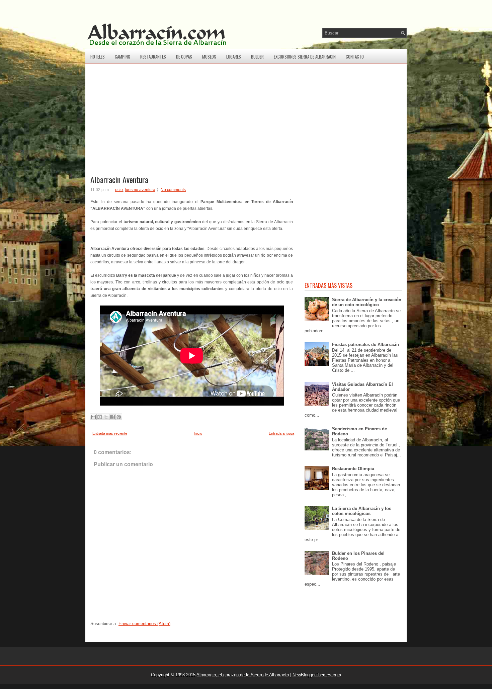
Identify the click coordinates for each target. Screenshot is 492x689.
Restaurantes (153, 56)
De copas (184, 56)
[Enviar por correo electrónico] (93, 417)
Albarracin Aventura (119, 179)
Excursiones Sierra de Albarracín (305, 56)
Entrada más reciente (109, 433)
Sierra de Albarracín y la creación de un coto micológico (366, 302)
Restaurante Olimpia (353, 468)
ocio (119, 189)
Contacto (355, 56)
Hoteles (97, 56)
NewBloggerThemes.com (317, 674)
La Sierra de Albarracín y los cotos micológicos (361, 511)
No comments (173, 189)
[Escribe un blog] (99, 417)
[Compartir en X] (106, 417)
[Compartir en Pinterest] (118, 417)
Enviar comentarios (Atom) (144, 623)
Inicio (198, 433)
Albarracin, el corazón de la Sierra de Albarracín (242, 674)
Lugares (233, 56)
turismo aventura (140, 189)
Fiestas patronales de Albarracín (365, 344)
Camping (122, 56)
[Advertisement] (193, 126)
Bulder (257, 56)
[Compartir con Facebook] (112, 417)
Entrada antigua (281, 433)
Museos (209, 56)
